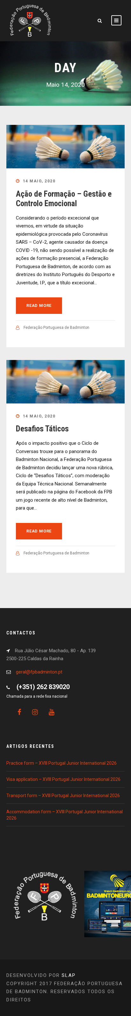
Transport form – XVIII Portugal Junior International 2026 (63, 795)
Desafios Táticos (42, 428)
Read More (39, 305)
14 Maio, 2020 (39, 181)
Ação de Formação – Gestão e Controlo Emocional (64, 198)
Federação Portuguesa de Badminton (56, 327)
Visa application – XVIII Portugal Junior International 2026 (63, 779)
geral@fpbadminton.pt (39, 672)
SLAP (69, 975)
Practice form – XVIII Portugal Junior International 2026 (61, 763)
